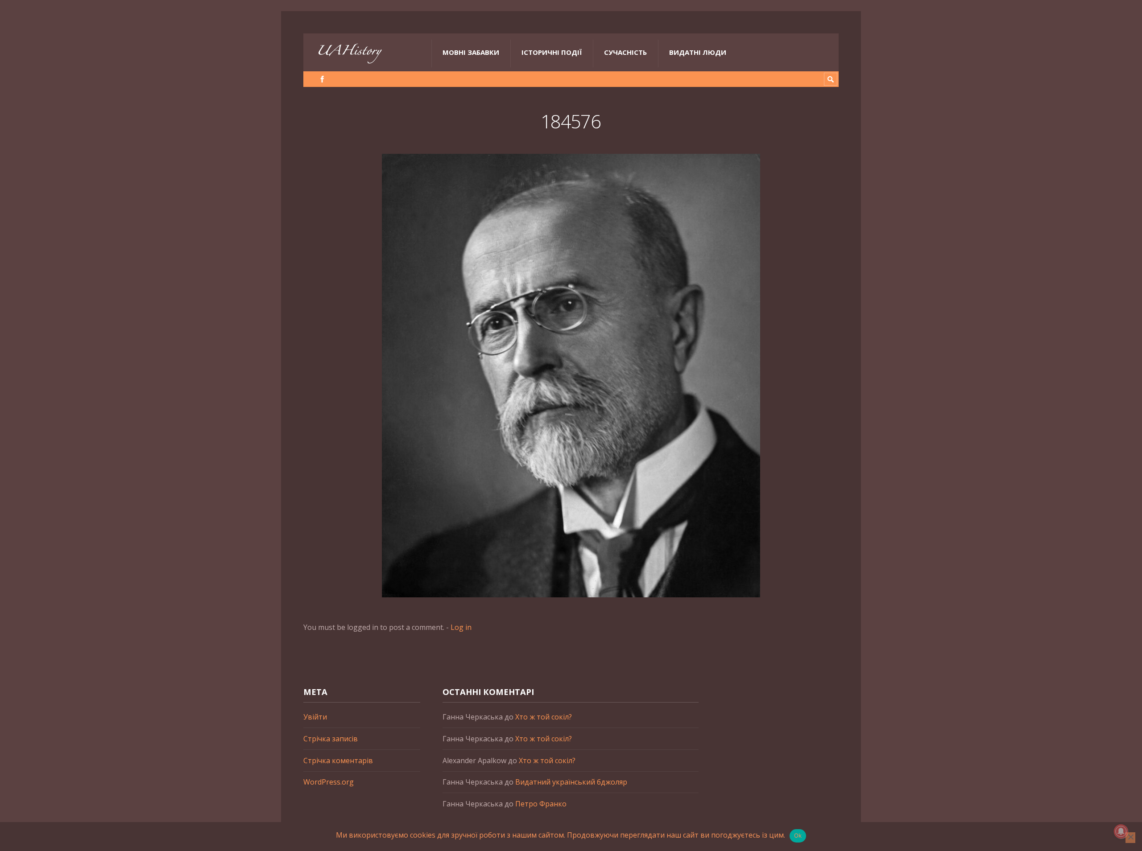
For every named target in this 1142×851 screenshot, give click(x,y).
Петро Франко (541, 804)
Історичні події (551, 52)
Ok (798, 835)
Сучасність (625, 52)
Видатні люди (697, 52)
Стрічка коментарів (338, 760)
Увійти (315, 717)
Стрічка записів (330, 739)
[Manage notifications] (1121, 831)
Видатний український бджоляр (571, 782)
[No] (1130, 837)
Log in (461, 627)
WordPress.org (328, 782)
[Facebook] (322, 79)
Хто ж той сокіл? (543, 717)
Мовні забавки (471, 52)
